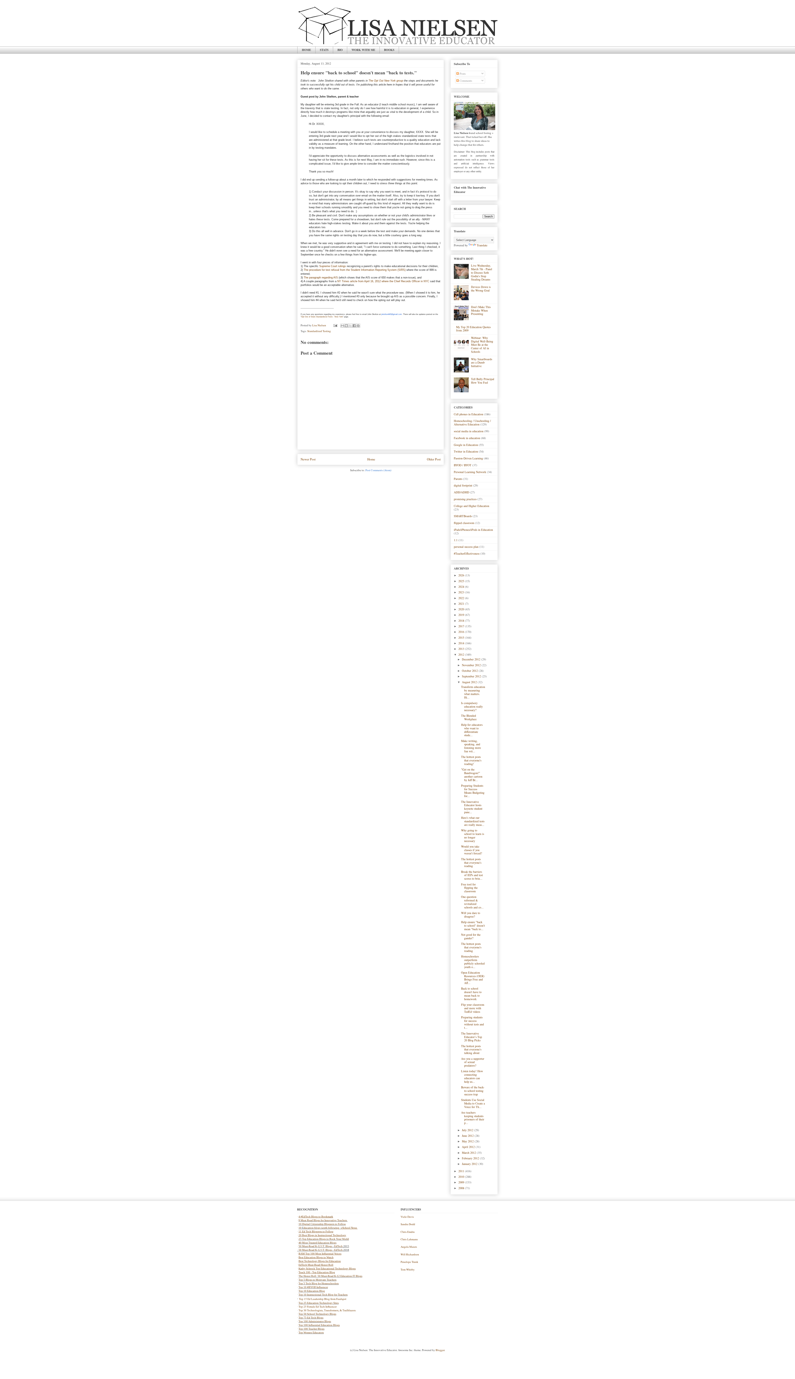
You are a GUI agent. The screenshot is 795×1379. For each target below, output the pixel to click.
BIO (340, 50)
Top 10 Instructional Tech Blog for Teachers (323, 1294)
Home (371, 459)
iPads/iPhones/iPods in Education (473, 530)
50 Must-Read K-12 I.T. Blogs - (316, 1249)
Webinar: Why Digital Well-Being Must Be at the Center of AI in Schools (482, 345)
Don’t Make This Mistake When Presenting (481, 310)
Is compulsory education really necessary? (472, 706)
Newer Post (308, 459)
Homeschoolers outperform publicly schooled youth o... (473, 961)
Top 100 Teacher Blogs (311, 1328)
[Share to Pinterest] (358, 326)
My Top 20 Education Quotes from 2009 (473, 328)
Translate (482, 245)
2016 (461, 632)
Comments (465, 81)
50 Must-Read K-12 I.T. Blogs (315, 1246)
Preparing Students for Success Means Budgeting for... (472, 791)
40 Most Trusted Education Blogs (317, 1242)
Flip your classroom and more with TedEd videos (472, 1008)
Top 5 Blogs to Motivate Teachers (317, 1279)
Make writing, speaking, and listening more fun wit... (471, 746)
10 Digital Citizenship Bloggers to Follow (322, 1224)
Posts (462, 74)
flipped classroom (464, 523)
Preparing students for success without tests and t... (472, 1022)
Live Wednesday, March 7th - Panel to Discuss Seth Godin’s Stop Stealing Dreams (481, 272)
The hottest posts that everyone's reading (471, 862)
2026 (461, 575)
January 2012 (470, 1164)
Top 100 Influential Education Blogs (319, 1325)
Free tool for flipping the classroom (469, 887)
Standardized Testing (319, 331)
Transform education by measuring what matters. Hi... (473, 692)
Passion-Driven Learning (468, 458)
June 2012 (468, 1136)
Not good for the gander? (471, 936)
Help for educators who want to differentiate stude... (472, 730)
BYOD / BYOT (462, 465)
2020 (461, 609)
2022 (461, 598)
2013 (461, 649)
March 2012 (469, 1153)
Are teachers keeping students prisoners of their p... (472, 1117)
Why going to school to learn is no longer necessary (472, 835)
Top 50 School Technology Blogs (317, 1313)
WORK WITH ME (363, 50)
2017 (461, 626)
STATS (324, 50)
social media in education (468, 431)
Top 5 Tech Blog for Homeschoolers (319, 1283)
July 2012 (468, 1130)
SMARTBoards (463, 516)
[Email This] (342, 326)
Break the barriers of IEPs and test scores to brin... (472, 875)
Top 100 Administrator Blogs (315, 1321)
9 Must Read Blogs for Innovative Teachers (323, 1220)
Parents (458, 479)
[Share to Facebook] (354, 326)
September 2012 (472, 676)
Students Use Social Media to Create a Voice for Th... (473, 1103)
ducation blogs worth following (321, 1227)
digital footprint (463, 485)
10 (300, 1227)
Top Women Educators (311, 1332)
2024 (461, 587)
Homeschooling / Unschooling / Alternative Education (472, 422)
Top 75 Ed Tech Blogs (311, 1317)
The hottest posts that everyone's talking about (471, 1049)
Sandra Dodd (408, 1224)
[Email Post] (335, 325)
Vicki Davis (407, 1217)
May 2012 (468, 1141)
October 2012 (470, 671)
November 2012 (472, 665)
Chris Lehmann (409, 1239)
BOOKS (389, 50)
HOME (306, 50)
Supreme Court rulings (332, 266)
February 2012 (471, 1158)
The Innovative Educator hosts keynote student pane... (471, 807)
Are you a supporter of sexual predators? (472, 1062)
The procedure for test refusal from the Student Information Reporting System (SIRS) (355, 269)
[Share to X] (350, 326)
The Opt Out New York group (386, 80)
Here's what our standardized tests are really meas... (472, 821)
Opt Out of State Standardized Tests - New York (322, 317)
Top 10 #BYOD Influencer (313, 1287)
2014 (461, 643)
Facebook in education (467, 438)
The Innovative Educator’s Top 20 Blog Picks (471, 1036)
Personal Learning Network (470, 472)
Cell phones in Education (468, 414)
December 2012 (471, 659)
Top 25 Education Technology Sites (319, 1302)
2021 (461, 604)
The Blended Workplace (469, 717)
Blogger (440, 1350)
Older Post (434, 459)
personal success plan (466, 547)
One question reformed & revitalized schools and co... (472, 902)
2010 (461, 1177)
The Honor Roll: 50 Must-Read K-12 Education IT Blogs (330, 1276)
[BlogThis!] (346, 326)
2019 (461, 615)
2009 (461, 1182)
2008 (461, 1188)
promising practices (465, 499)
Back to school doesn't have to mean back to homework (471, 993)
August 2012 (470, 682)
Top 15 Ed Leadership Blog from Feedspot (322, 1299)
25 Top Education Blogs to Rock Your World (324, 1238)
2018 (461, 621)
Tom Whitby (408, 1269)
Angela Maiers (409, 1247)
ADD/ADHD (461, 492)
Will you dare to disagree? (470, 914)
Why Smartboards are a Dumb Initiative (481, 362)
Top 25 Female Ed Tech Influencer (318, 1306)
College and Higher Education (471, 506)
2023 (461, 592)
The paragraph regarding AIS (321, 277)
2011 (461, 1171)
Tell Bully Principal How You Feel (482, 380)
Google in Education (466, 445)
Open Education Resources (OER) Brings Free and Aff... (472, 978)
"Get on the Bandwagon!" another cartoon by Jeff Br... (471, 774)
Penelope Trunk (409, 1262)
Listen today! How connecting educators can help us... (472, 1076)
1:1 (456, 540)
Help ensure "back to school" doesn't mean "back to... (473, 925)
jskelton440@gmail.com (391, 314)
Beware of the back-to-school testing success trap (472, 1090)
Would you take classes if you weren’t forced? (471, 849)
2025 (461, 581)
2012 (461, 654)
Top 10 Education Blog (312, 1290)
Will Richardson (410, 1254)
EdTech (338, 1246)
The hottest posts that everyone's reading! (471, 760)
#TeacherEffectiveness (466, 553)
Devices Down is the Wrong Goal (481, 288)
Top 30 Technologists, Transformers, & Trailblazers (327, 1310)
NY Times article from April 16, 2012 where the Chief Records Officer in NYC (383, 281)
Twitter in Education (466, 451)
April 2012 (469, 1147)
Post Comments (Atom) (378, 470)
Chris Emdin (408, 1232)
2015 (461, 638)
